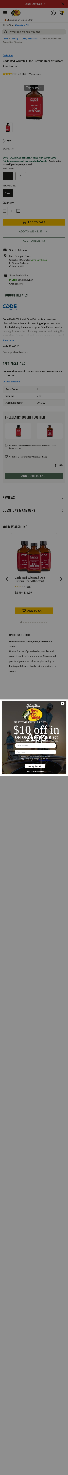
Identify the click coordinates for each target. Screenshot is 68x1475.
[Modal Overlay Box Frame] (34, 737)
